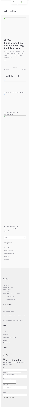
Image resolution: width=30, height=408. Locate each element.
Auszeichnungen (8, 253)
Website (5, 392)
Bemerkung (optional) (8, 379)
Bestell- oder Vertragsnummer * (11, 374)
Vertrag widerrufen (8, 354)
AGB (4, 332)
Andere (6, 247)
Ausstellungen (7, 250)
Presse (5, 259)
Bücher (6, 256)
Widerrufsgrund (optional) (9, 385)
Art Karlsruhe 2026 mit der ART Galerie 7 (13, 320)
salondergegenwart (9, 311)
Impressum (6, 340)
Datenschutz (6, 343)
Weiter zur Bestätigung (9, 397)
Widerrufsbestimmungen (9, 337)
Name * (5, 368)
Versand (5, 334)
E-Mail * (5, 372)
